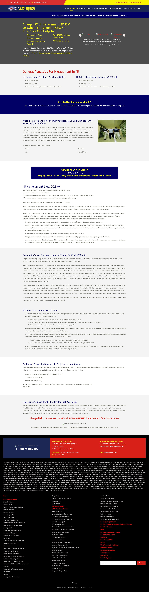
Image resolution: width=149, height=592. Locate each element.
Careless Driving (105, 496)
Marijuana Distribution (9, 543)
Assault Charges (8, 502)
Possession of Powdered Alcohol (13, 548)
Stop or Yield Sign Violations (109, 506)
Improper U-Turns (57, 550)
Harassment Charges (9, 533)
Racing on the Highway (107, 498)
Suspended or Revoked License (110, 509)
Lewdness (6, 538)
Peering (5, 574)
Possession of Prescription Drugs (13, 561)
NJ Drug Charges (115, 8)
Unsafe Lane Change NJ (107, 516)
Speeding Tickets (57, 511)
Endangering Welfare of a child (12, 530)
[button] (80, 35)
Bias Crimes (7, 546)
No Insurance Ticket (58, 540)
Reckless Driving (57, 568)
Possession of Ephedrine (11, 553)
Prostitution (7, 572)
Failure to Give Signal (58, 522)
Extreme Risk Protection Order (12, 525)
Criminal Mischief (8, 510)
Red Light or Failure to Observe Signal (111, 501)
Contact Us (132, 8)
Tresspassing (56, 501)
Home (67, 8)
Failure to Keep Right (58, 524)
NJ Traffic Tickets (85, 8)
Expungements (7, 528)
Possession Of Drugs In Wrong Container (15, 564)
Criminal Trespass (8, 512)
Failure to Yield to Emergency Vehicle (63, 529)
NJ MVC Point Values (58, 560)
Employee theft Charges (10, 520)
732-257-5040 (14, 2)
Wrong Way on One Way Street (109, 519)
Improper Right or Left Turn (60, 545)
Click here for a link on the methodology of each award (102, 45)
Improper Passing (57, 535)
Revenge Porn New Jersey (11, 577)
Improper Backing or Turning (60, 532)
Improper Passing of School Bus (62, 542)
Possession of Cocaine (10, 551)
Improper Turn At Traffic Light (60, 566)
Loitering (6, 566)
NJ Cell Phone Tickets (58, 558)
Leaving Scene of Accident (11, 535)
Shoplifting (55, 496)
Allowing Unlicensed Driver (60, 553)
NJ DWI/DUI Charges (100, 8)
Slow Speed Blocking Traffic (108, 504)
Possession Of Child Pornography (13, 569)
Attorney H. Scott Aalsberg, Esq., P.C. (71, 587)
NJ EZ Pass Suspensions (60, 555)
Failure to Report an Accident (60, 516)
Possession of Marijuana (11, 559)
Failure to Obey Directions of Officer (63, 527)
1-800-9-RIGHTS (24, 2)
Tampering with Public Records (61, 498)
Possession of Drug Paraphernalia (13, 556)
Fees (125, 8)
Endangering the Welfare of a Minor (14, 522)
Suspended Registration (59, 571)
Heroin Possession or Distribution (13, 541)
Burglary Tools (7, 504)
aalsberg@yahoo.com (40, 2)
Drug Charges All (8, 515)
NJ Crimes (73, 8)
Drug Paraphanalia (8, 517)
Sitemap (74, 583)
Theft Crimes (56, 504)
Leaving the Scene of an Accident (62, 514)
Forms (139, 8)
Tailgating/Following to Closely (109, 511)
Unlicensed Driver (105, 514)
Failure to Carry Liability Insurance (62, 519)
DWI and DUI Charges (58, 537)
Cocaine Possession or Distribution (14, 507)
